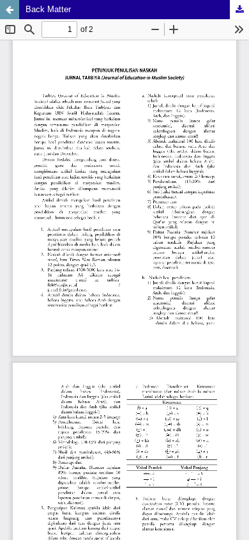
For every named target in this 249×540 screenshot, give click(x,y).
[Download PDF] (239, 9)
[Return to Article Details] (9, 9)
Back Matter (48, 9)
